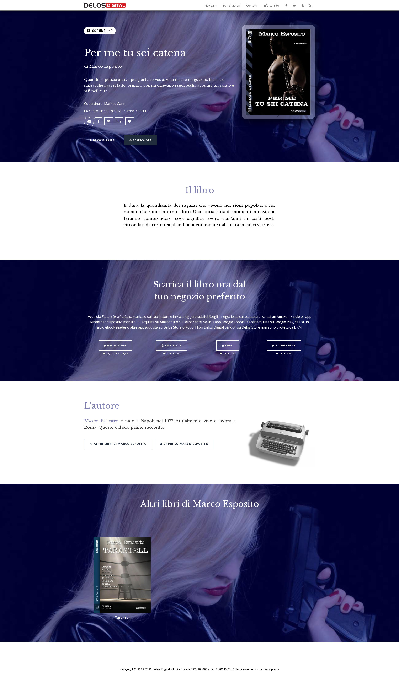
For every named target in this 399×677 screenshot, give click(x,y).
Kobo (228, 345)
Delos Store (116, 345)
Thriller (145, 111)
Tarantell (123, 617)
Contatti (251, 5)
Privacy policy (270, 669)
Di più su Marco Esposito (185, 444)
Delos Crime (96, 30)
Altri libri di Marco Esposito (120, 444)
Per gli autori (231, 5)
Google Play (285, 345)
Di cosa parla (103, 140)
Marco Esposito (105, 66)
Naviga (209, 5)
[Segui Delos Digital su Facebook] (286, 5)
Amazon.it (173, 345)
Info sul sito (271, 5)
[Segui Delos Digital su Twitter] (294, 5)
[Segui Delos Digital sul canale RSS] (303, 5)
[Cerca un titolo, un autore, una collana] (310, 6)
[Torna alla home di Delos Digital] (105, 5)
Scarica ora (142, 140)
